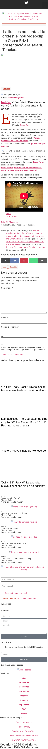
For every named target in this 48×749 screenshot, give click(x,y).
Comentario (7, 288)
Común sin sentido (24, 722)
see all (36, 230)
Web (3, 336)
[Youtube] (38, 3)
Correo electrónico (10, 327)
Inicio (24, 678)
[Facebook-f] (3, 3)
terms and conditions (26, 598)
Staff (24, 709)
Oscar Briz (24, 125)
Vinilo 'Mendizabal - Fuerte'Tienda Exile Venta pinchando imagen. (12, 499)
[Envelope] (23, 6)
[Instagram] (14, 3)
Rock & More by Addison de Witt (24, 735)
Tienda (24, 713)
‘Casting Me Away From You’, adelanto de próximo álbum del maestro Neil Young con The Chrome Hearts (25, 236)
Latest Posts (11, 216)
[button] (45, 5)
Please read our (19, 598)
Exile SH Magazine (15, 97)
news (4, 267)
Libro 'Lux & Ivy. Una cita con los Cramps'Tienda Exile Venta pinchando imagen (17, 559)
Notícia (6, 102)
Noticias (6, 89)
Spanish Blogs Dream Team (24, 731)
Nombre (5, 317)
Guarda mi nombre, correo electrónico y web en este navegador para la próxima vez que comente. (23, 348)
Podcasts (24, 700)
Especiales (24, 705)
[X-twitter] (8, 3)
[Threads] (20, 3)
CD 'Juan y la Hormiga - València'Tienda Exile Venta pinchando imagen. (14, 514)
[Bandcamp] (17, 6)
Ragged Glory (24, 727)
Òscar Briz (13, 267)
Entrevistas (24, 691)
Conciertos (24, 687)
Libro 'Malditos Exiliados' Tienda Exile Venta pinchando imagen (12, 529)
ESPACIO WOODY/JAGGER (24, 740)
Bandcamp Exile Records (12, 665)
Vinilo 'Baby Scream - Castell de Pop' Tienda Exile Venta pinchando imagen (15, 544)
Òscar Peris (38, 162)
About (8, 213)
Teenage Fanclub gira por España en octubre (25, 247)
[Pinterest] (32, 3)
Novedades (24, 682)
